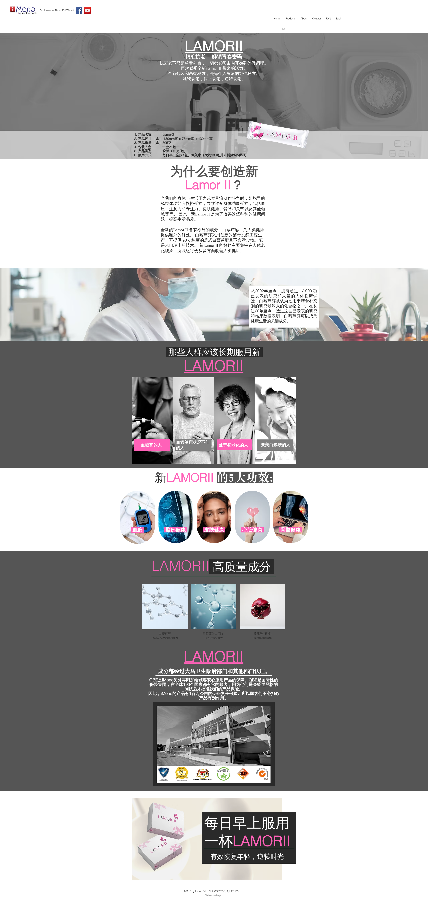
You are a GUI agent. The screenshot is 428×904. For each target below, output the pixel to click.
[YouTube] (87, 10)
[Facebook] (79, 10)
